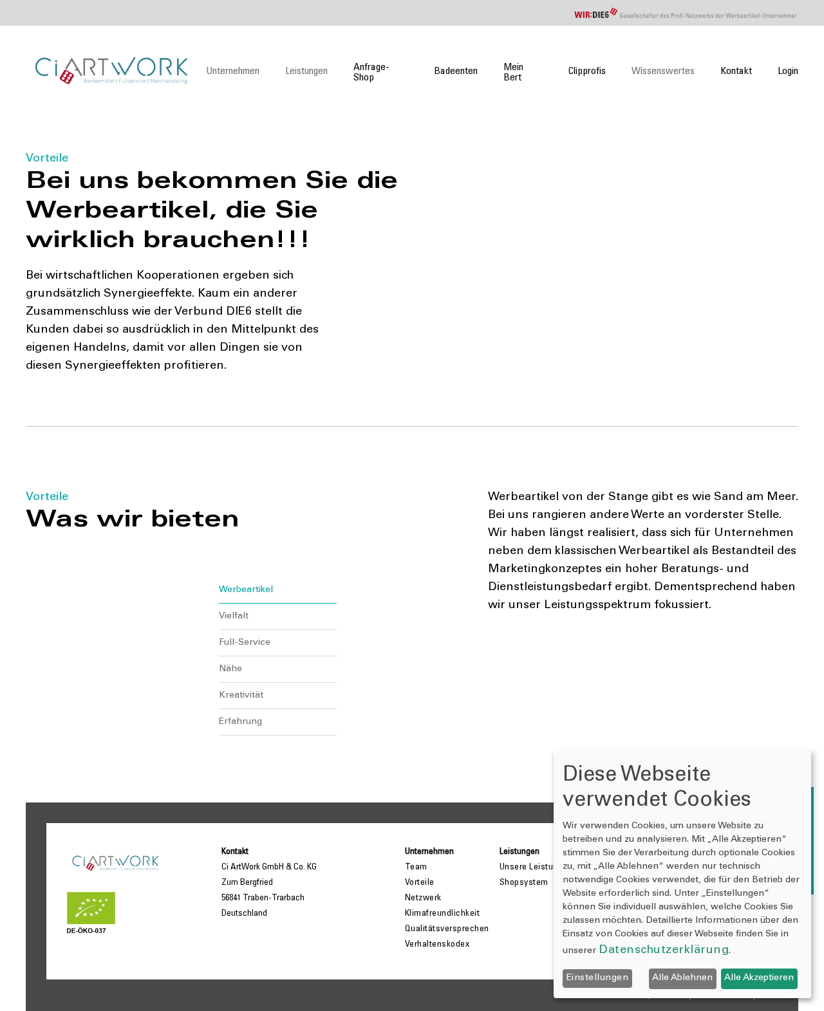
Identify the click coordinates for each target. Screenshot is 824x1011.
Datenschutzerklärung (664, 950)
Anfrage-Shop (371, 72)
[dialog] (682, 874)
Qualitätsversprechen (447, 929)
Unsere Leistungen (536, 867)
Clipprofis (587, 71)
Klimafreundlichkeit (442, 913)
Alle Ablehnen (682, 978)
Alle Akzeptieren (759, 978)
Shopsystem (524, 882)
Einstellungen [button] (597, 978)
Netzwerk (423, 898)
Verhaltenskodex (437, 944)
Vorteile (420, 882)
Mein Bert (513, 72)
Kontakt (736, 71)
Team (416, 867)
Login (788, 71)
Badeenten (456, 71)
